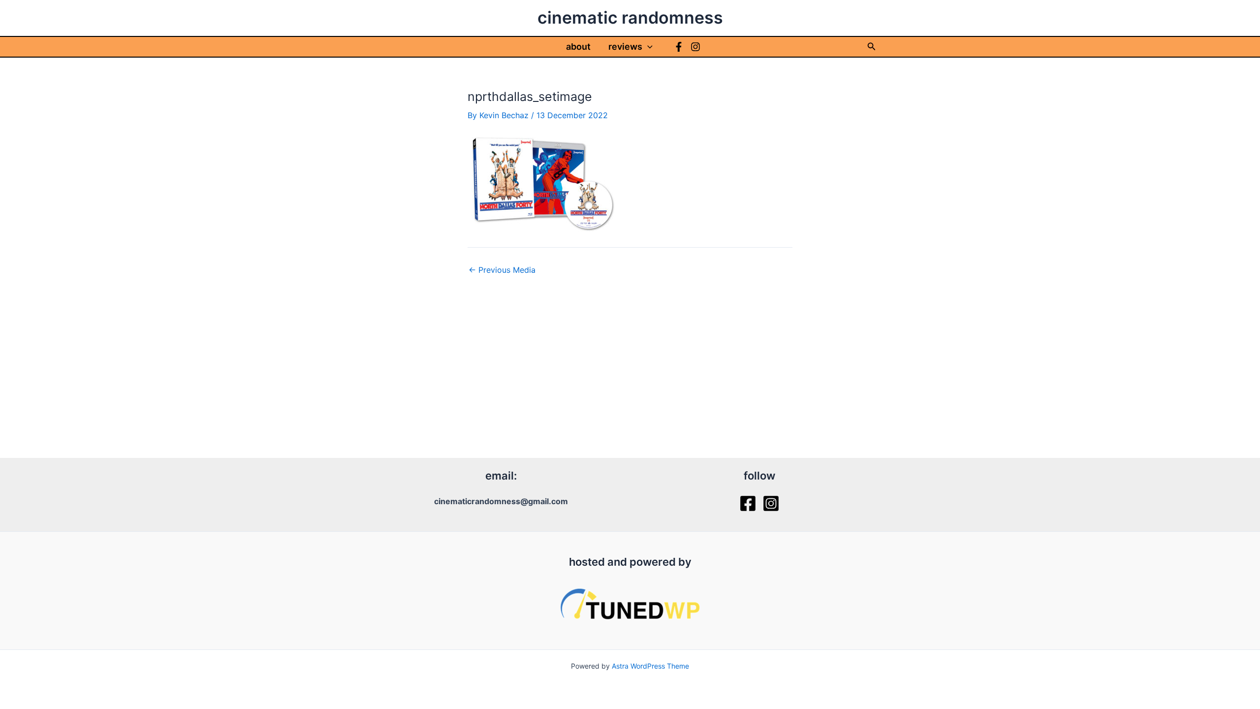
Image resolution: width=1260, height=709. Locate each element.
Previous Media (502, 270)
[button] (647, 47)
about (578, 46)
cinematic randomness (630, 17)
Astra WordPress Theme (650, 666)
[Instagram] (695, 46)
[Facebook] (678, 46)
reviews (625, 46)
